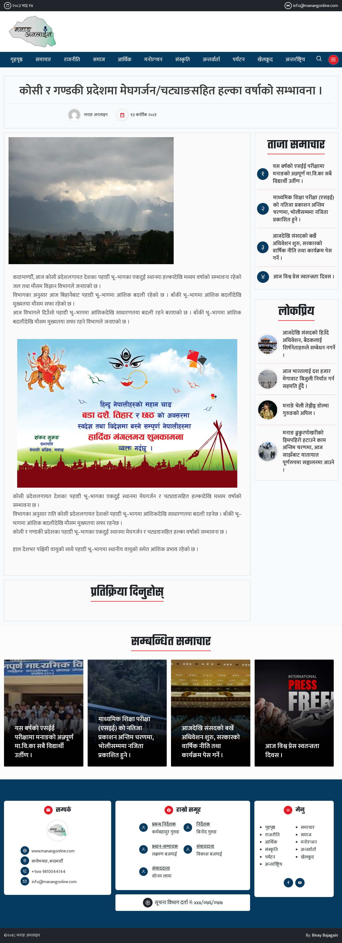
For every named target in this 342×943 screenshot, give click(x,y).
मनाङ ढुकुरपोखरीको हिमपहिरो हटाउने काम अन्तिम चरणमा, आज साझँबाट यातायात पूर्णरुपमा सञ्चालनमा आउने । (308, 452)
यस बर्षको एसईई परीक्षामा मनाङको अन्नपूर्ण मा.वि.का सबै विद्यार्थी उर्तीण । (302, 174)
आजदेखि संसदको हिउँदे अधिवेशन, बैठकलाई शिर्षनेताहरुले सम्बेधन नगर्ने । (309, 344)
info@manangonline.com (315, 5)
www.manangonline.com (53, 851)
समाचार (43, 59)
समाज (99, 59)
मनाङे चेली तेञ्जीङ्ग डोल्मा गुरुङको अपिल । (306, 410)
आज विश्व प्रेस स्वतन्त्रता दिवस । (304, 276)
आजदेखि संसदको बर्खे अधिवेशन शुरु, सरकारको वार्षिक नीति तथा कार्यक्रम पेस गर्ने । (302, 247)
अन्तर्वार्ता (211, 59)
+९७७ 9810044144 (48, 871)
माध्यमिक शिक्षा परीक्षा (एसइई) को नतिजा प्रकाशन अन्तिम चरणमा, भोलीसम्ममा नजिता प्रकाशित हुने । (303, 208)
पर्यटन (239, 59)
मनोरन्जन (153, 59)
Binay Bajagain (325, 935)
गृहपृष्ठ (16, 59)
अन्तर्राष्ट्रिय (295, 59)
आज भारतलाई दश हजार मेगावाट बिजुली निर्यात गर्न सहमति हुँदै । (308, 379)
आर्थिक (124, 59)
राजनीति (72, 59)
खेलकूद (265, 59)
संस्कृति (182, 59)
